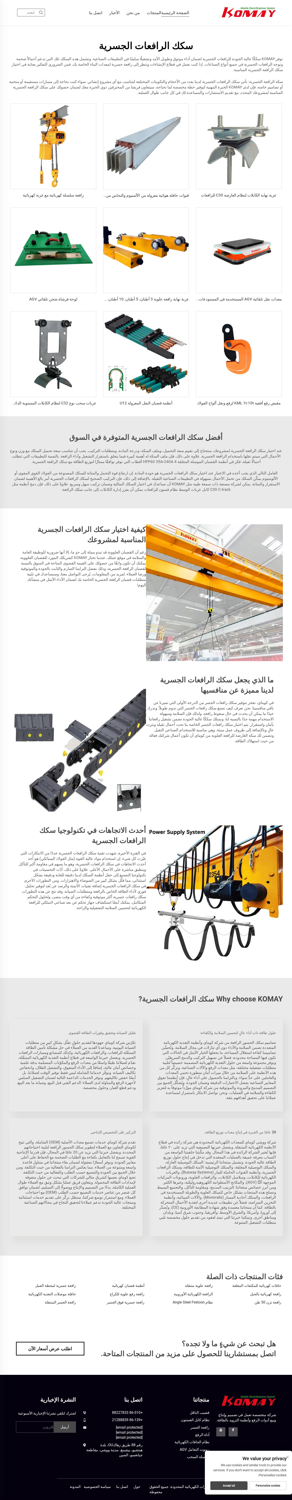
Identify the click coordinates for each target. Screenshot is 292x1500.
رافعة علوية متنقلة (199, 1285)
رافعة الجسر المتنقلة (60, 1302)
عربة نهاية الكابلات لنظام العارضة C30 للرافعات (238, 195)
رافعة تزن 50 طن (268, 1302)
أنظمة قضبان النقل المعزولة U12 (146, 403)
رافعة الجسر (199, 1427)
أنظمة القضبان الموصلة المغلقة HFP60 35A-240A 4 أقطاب (179, 461)
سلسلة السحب (198, 1457)
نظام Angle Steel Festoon (193, 1302)
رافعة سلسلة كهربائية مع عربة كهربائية (53, 195)
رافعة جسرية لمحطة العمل (55, 1285)
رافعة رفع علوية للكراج (127, 1294)
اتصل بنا (95, 12)
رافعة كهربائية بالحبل (265, 1294)
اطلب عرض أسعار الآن (50, 1348)
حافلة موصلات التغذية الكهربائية (52, 1294)
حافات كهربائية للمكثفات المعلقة (256, 1285)
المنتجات (154, 12)
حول (136, 1486)
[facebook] (233, 1431)
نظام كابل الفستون (195, 1420)
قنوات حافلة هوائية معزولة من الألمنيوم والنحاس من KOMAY (140, 195)
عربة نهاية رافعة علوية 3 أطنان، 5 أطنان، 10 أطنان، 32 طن (142, 299)
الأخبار (114, 12)
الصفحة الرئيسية (175, 12)
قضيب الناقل (199, 1412)
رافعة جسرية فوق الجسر (125, 1302)
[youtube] (220, 1431)
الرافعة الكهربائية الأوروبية (193, 1294)
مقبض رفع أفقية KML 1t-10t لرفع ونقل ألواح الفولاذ (239, 403)
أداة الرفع (202, 1435)
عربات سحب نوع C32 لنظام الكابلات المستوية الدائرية (53, 403)
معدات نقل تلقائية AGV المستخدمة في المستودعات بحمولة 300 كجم (226, 299)
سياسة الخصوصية (97, 1486)
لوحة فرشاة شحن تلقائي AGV (53, 299)
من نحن (133, 12)
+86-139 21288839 (127, 1420)
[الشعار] (249, 1401)
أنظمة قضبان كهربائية (128, 1285)
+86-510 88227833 (127, 1412)
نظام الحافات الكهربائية (192, 1442)
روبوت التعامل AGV (194, 1449)
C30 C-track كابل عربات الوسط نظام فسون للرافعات (187, 489)
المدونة (75, 1486)
